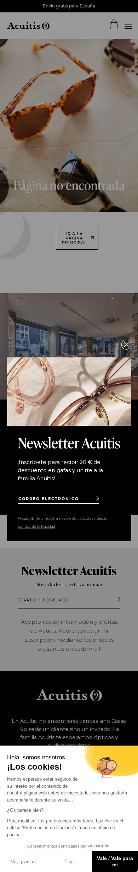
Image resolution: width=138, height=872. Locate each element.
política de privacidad (36, 526)
